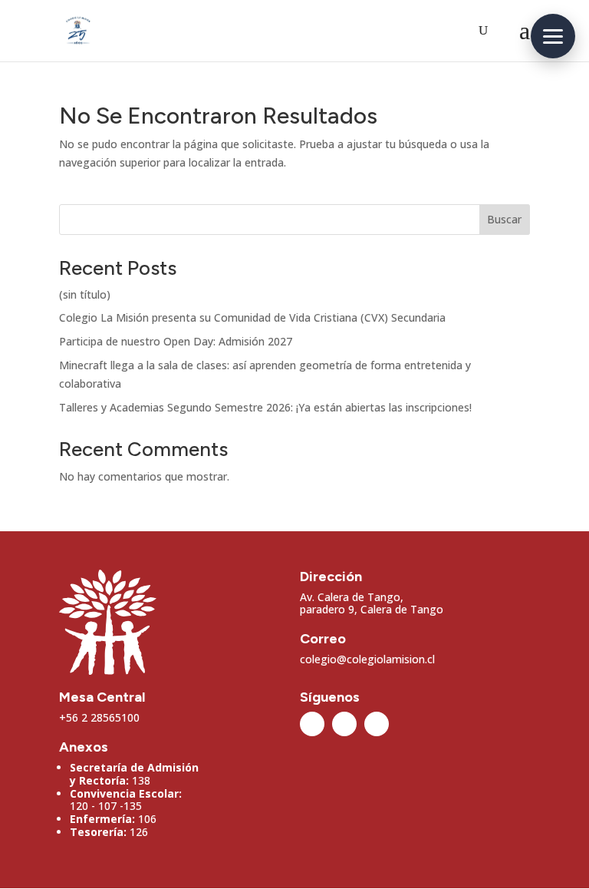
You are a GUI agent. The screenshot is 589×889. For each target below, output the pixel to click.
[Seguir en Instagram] (312, 724)
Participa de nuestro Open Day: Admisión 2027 (175, 341)
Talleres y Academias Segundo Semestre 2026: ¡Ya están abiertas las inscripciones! (265, 407)
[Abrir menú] (553, 36)
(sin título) (84, 294)
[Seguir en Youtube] (376, 724)
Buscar (504, 219)
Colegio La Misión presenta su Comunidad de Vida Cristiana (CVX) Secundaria (252, 317)
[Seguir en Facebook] (344, 724)
